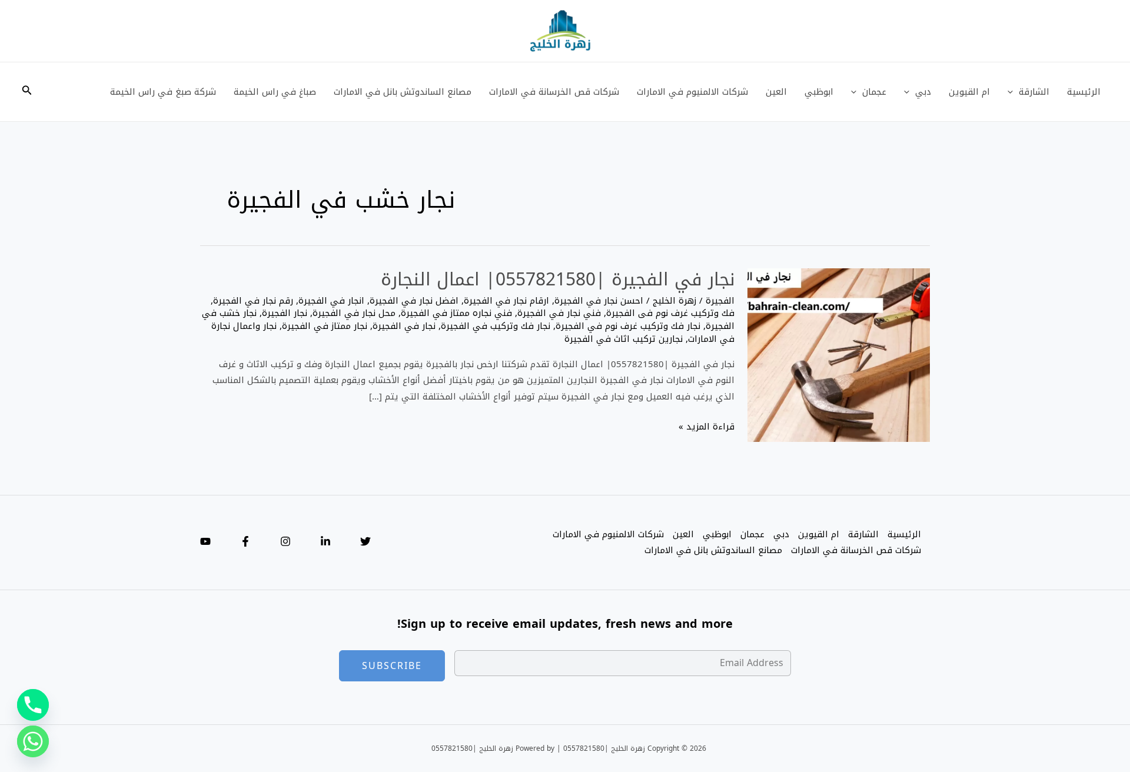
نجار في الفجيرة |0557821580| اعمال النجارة (557, 279)
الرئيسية (1084, 92)
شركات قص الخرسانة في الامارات (554, 92)
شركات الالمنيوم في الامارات (692, 92)
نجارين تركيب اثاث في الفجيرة (623, 339)
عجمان (874, 92)
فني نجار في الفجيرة (559, 313)
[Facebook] (245, 541)
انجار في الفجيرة (331, 300)
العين (776, 92)
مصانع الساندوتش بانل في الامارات (402, 92)
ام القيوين (969, 92)
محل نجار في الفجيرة (354, 313)
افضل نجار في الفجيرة (414, 300)
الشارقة (1034, 92)
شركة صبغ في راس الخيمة (163, 92)
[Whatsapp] (33, 741)
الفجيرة (720, 300)
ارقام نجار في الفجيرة (506, 300)
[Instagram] (285, 541)
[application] (1013, 91)
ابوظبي (819, 92)
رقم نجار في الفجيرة (253, 300)
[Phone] (33, 705)
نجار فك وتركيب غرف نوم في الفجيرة (628, 326)
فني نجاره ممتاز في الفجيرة (456, 313)
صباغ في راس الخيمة (275, 92)
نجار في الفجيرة (404, 326)
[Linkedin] (325, 541)
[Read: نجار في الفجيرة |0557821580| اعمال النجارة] (838, 356)
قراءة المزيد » (706, 427)
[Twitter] (365, 541)
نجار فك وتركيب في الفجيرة (495, 326)
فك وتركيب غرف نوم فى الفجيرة (670, 313)
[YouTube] (205, 541)
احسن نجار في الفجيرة (598, 300)
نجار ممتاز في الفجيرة (324, 326)
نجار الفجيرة (284, 313)
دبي (923, 92)
